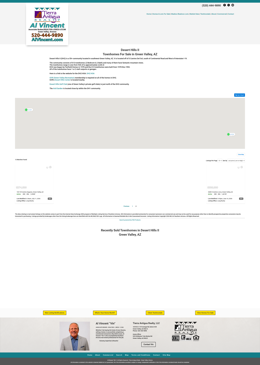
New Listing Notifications (54, 313)
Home (149, 14)
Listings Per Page (211, 160)
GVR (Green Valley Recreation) (62, 78)
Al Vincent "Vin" (111, 360)
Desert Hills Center (62, 80)
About (213, 14)
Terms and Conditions (140, 355)
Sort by (225, 160)
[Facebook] (224, 5)
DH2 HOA (90, 73)
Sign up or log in (239, 95)
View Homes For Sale (205, 313)
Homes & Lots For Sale (161, 14)
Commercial (222, 14)
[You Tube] (232, 5)
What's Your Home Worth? (105, 313)
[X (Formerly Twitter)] (229, 5)
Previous (126, 206)
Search (119, 355)
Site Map (166, 355)
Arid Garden (58, 88)
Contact (231, 14)
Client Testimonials (155, 313)
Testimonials (205, 14)
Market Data (194, 14)
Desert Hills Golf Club (58, 84)
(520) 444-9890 (211, 5)
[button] (231, 134)
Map (127, 355)
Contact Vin (149, 344)
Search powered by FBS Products (130, 220)
